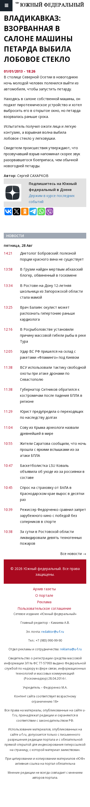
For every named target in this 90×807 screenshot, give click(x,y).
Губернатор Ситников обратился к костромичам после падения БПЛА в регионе (51, 395)
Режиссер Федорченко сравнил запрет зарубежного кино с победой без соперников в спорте (53, 515)
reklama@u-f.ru (71, 649)
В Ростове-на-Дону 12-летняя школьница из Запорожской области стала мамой (51, 291)
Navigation (6, 5)
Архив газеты (44, 588)
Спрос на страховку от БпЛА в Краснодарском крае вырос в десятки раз (52, 493)
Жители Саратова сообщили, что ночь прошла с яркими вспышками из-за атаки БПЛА (53, 449)
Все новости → (73, 553)
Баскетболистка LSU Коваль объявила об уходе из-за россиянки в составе (52, 471)
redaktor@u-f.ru (52, 632)
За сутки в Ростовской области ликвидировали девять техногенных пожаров (51, 537)
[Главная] (52, 5)
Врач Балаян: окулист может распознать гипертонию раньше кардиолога (47, 313)
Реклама (44, 601)
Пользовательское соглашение (44, 608)
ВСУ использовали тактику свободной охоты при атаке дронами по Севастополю (53, 373)
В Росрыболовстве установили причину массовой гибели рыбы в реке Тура (53, 335)
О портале (44, 595)
